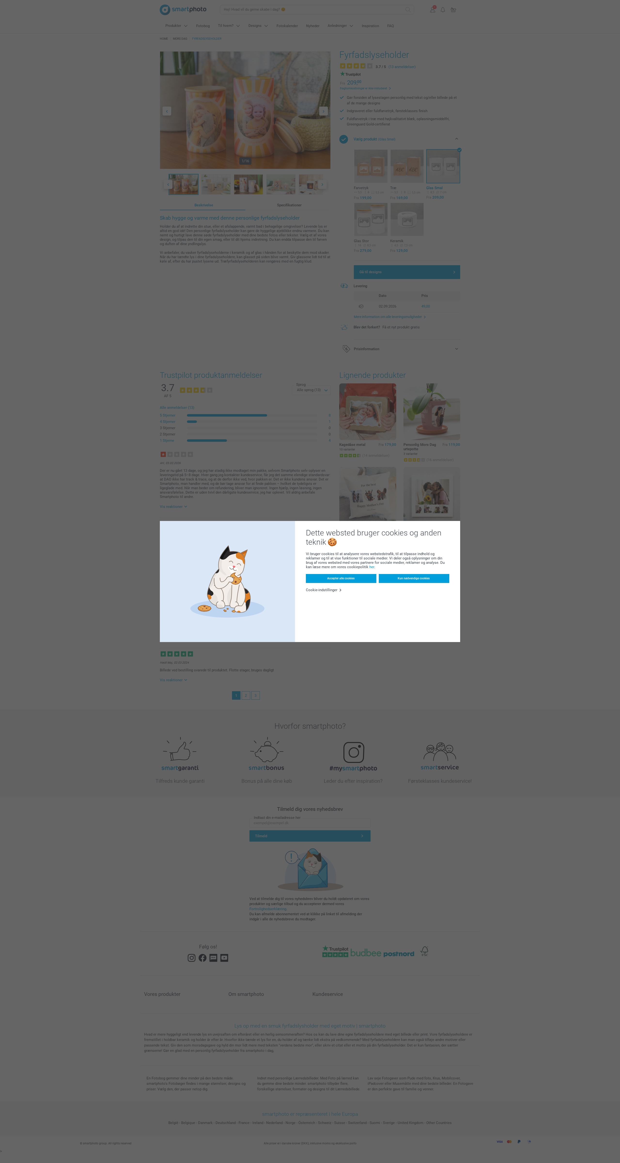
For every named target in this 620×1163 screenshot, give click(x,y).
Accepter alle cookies (341, 578)
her (371, 567)
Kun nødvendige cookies (414, 578)
